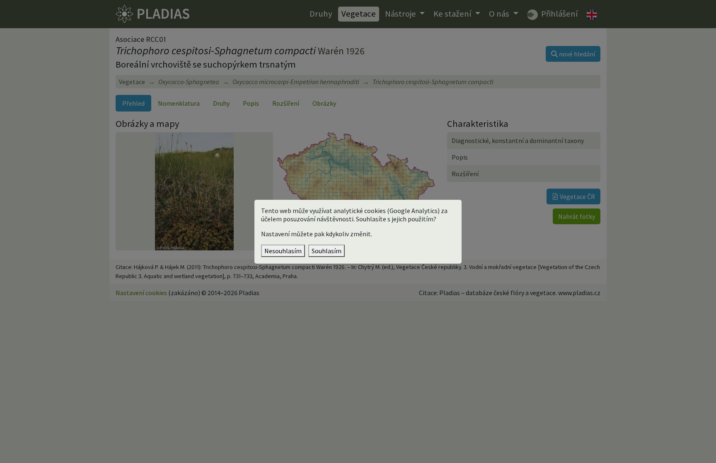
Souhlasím (326, 251)
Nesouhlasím (283, 251)
